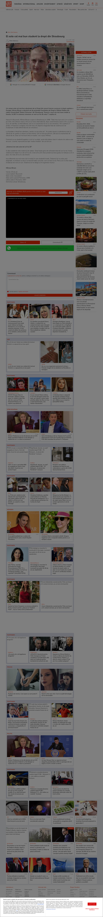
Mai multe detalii (40, 904)
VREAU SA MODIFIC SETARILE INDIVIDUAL (92, 909)
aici (17, 910)
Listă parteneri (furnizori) (51, 909)
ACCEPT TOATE (92, 904)
